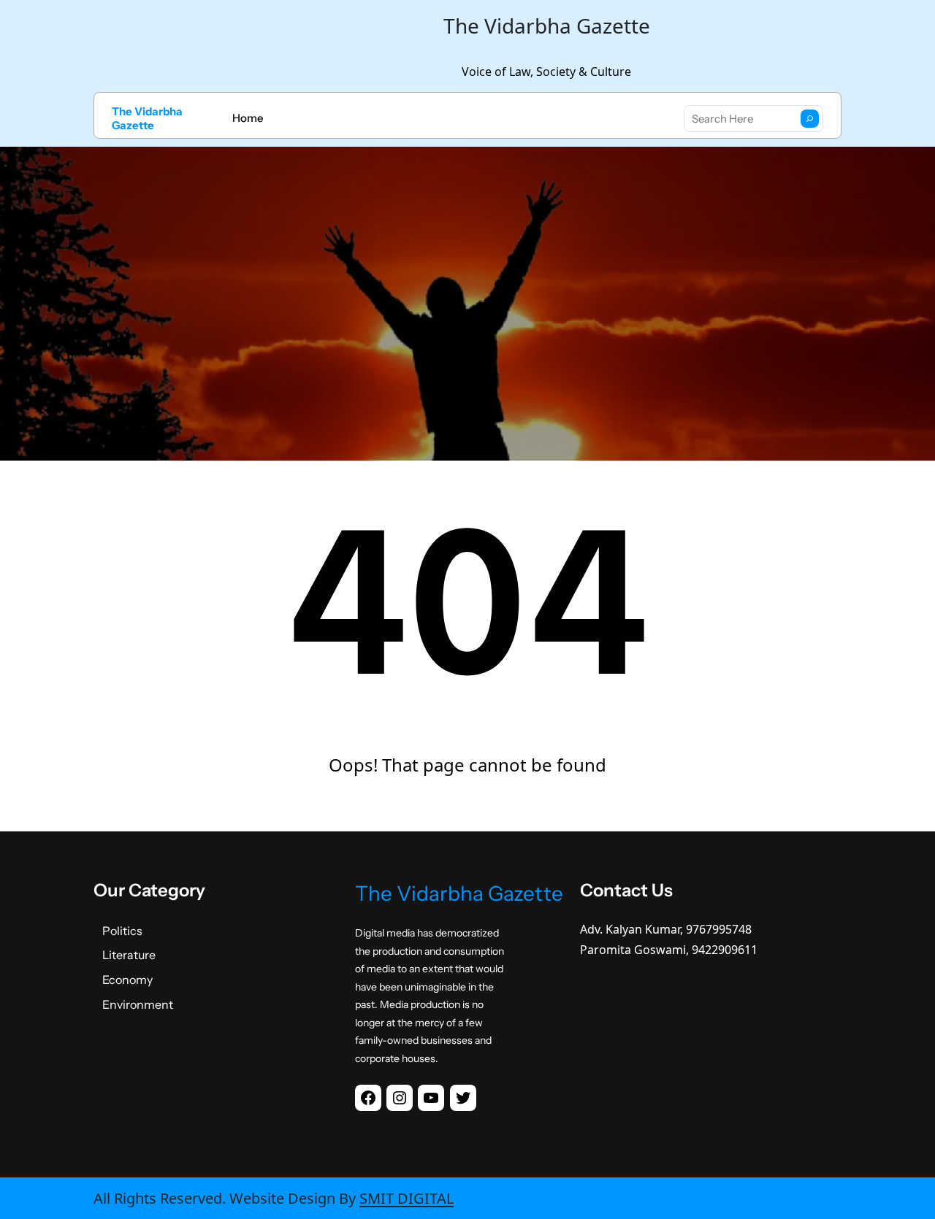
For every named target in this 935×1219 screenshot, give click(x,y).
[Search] (810, 118)
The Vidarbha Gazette (147, 118)
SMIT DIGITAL (406, 1198)
